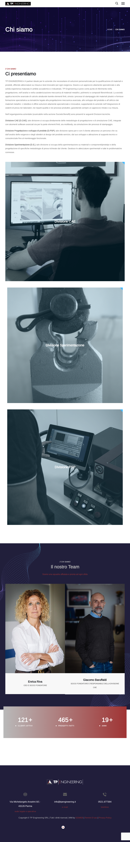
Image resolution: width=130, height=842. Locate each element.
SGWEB (79, 818)
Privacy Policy (105, 818)
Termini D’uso (91, 818)
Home (109, 29)
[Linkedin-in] (63, 827)
